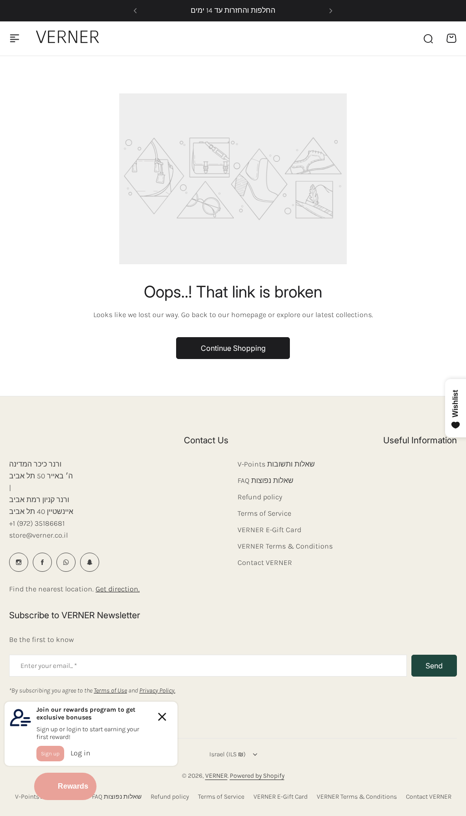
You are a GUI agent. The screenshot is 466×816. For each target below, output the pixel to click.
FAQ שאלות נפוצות (266, 480)
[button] (135, 11)
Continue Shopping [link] (233, 348)
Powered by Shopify (257, 776)
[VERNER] (69, 38)
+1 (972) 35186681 (37, 523)
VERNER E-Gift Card (269, 529)
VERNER (216, 776)
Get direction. (118, 589)
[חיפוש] (428, 38)
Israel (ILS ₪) (227, 754)
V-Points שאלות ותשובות (276, 464)
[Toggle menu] (15, 38)
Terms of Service (264, 513)
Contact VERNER (265, 562)
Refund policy (260, 497)
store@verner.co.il (38, 535)
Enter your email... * (48, 666)
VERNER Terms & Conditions (285, 546)
